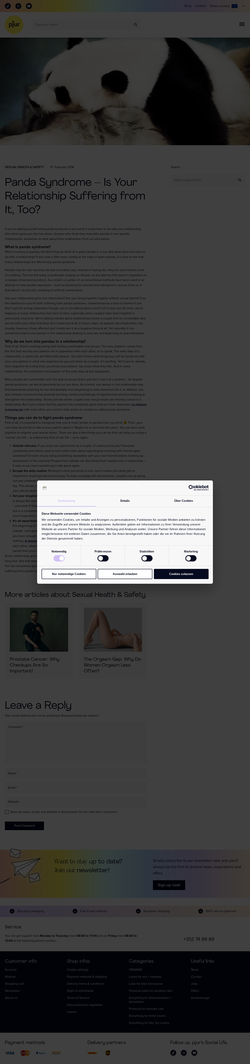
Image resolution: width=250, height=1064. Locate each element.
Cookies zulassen (181, 574)
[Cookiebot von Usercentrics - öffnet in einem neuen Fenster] (191, 488)
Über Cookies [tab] (183, 500)
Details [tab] (125, 500)
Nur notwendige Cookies (69, 574)
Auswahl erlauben (125, 574)
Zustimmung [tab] (66, 500)
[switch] (103, 558)
